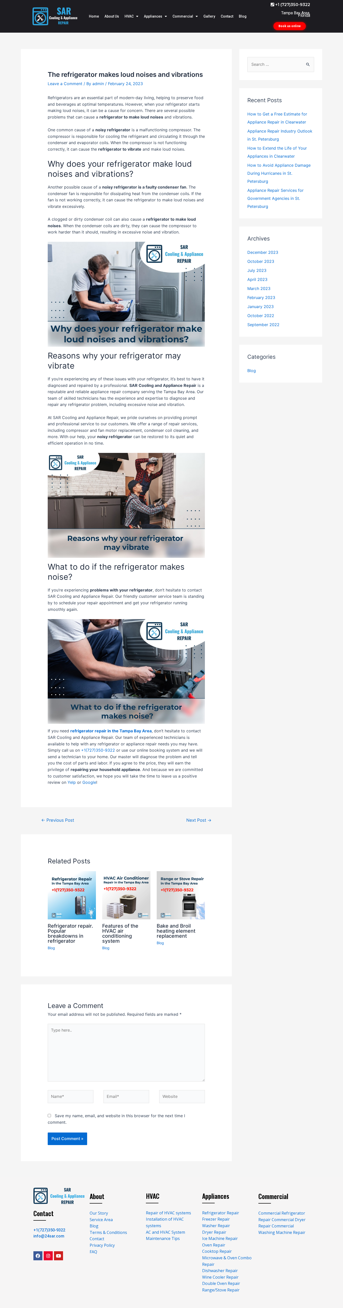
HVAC (129, 16)
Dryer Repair (214, 1232)
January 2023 (260, 306)
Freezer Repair (216, 1219)
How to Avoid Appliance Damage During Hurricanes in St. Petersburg (279, 173)
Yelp (72, 782)
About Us (111, 16)
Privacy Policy (102, 1245)
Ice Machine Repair (220, 1238)
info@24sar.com (48, 1236)
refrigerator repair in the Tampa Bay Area (111, 730)
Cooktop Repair (217, 1251)
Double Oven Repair (221, 1283)
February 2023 (261, 297)
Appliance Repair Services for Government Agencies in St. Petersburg (275, 198)
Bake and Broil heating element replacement (176, 931)
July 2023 (256, 270)
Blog (243, 16)
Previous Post (57, 820)
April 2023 (257, 279)
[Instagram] (48, 1255)
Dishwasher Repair (220, 1270)
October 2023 (260, 261)
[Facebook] (37, 1255)
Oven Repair (213, 1245)
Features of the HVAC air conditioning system (120, 933)
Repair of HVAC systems (168, 1213)
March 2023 (258, 288)
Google (89, 782)
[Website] (182, 1097)
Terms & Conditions (108, 1232)
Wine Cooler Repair (220, 1277)
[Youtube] (58, 1255)
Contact (227, 16)
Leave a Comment (65, 83)
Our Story (99, 1213)
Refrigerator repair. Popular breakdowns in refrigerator (70, 933)
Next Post (198, 820)
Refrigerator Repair (220, 1213)
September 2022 (263, 324)
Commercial (183, 16)
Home (94, 16)
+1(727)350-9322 (98, 750)
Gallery (209, 16)
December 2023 (262, 252)
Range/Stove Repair (221, 1290)
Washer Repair (216, 1225)
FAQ (93, 1252)
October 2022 (260, 315)
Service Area (101, 1219)
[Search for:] (280, 64)
